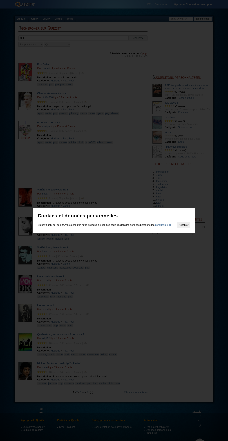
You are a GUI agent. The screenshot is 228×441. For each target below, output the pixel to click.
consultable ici (163, 225)
